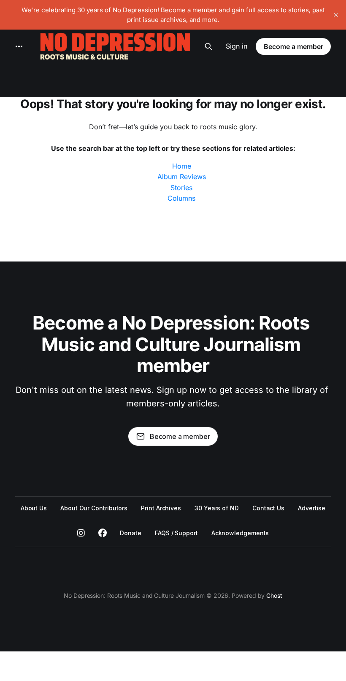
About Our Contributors (93, 508)
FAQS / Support (176, 533)
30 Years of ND (217, 508)
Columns (181, 198)
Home (181, 166)
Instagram (81, 533)
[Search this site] (208, 46)
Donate (130, 533)
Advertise (311, 508)
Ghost (274, 595)
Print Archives (161, 508)
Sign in (236, 46)
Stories (181, 187)
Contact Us (268, 508)
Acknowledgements (240, 533)
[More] (19, 46)
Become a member (293, 46)
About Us (34, 508)
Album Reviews (181, 176)
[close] (336, 15)
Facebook (102, 533)
